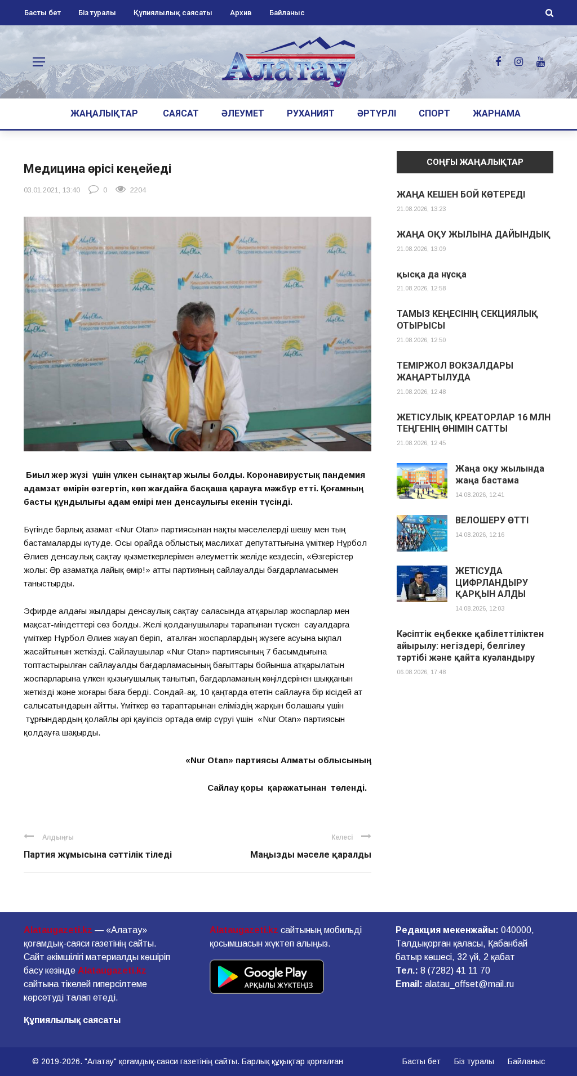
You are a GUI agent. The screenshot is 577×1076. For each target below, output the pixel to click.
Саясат (181, 113)
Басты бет (42, 12)
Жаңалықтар (104, 113)
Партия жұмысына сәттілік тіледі (98, 854)
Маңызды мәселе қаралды (310, 854)
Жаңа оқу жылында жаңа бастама (499, 474)
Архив (241, 12)
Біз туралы (97, 12)
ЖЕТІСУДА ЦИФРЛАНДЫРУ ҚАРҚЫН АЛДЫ (491, 583)
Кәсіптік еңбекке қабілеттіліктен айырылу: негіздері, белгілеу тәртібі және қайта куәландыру (470, 646)
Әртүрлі (376, 113)
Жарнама (497, 113)
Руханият (311, 113)
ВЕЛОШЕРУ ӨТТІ (492, 520)
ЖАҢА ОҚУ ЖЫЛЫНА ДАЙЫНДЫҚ (474, 234)
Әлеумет (242, 113)
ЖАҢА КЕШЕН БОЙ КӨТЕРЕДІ (461, 194)
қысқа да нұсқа (432, 274)
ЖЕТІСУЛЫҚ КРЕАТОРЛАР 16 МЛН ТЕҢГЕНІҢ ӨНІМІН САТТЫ (474, 423)
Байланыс (287, 12)
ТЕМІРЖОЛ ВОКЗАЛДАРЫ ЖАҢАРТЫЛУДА (455, 371)
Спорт (434, 113)
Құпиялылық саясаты (173, 12)
